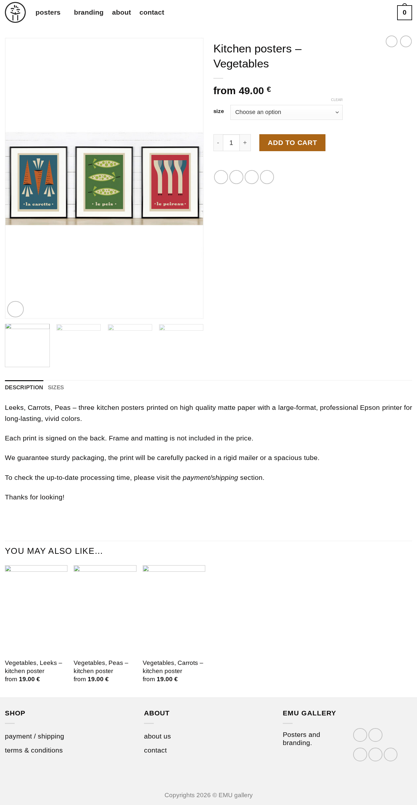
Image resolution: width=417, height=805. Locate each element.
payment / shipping (34, 736)
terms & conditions (34, 750)
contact (151, 12)
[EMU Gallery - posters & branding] (15, 12)
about (121, 12)
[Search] (386, 13)
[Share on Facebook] (221, 177)
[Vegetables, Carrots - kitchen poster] (174, 609)
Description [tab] (24, 387)
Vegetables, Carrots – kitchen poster (173, 666)
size (218, 111)
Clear (337, 100)
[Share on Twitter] (236, 177)
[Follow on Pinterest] (391, 755)
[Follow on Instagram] (375, 735)
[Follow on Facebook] (360, 735)
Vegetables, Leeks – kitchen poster (33, 666)
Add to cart (292, 142)
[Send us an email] (375, 755)
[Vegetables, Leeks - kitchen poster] (36, 609)
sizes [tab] (56, 387)
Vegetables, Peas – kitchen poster (101, 666)
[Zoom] (15, 309)
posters (48, 12)
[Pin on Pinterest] (267, 177)
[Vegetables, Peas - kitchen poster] (105, 609)
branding (89, 12)
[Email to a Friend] (252, 177)
